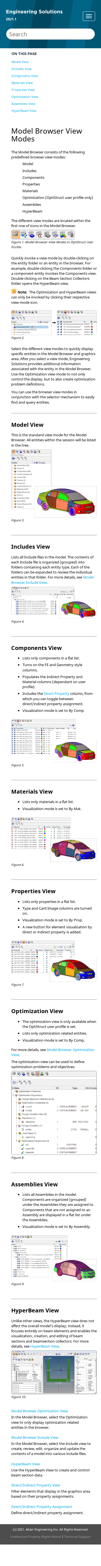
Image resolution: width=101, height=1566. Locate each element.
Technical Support (77, 1536)
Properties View (23, 90)
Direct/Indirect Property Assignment (41, 1506)
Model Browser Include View (34, 1437)
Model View (20, 62)
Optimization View (25, 97)
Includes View (22, 69)
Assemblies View (23, 104)
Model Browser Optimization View (39, 1410)
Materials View (22, 83)
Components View (25, 76)
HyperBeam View (24, 111)
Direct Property (56, 693)
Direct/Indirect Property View (35, 1485)
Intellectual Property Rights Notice (35, 1536)
